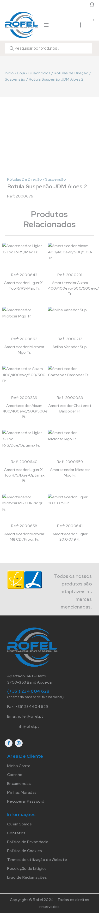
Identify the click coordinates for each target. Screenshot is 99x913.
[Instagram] (19, 743)
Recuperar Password (25, 801)
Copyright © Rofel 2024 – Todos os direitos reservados (49, 903)
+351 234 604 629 (31, 706)
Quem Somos (19, 824)
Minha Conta (18, 765)
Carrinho (14, 774)
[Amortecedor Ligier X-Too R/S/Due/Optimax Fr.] (24, 444)
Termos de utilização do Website (37, 859)
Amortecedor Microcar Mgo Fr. (70, 472)
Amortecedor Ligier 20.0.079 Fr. (70, 536)
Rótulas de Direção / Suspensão (36, 179)
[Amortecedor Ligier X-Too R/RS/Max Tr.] (24, 257)
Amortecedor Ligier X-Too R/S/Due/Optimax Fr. (24, 475)
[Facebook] (8, 743)
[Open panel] (46, 24)
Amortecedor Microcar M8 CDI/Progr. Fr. (24, 536)
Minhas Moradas (22, 792)
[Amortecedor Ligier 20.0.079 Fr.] (70, 508)
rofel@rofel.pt (30, 716)
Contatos (16, 832)
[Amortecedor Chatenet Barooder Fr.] (70, 380)
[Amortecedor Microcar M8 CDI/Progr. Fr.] (24, 508)
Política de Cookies (24, 850)
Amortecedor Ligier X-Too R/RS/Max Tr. (24, 285)
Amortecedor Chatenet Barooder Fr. (70, 408)
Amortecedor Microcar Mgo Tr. (24, 349)
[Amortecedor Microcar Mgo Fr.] (70, 444)
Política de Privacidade (27, 841)
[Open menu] (80, 25)
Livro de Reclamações (27, 877)
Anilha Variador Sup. (70, 346)
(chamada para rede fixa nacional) (35, 697)
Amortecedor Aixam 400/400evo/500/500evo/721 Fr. (30, 411)
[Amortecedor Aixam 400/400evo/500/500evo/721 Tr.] (70, 257)
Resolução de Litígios (27, 868)
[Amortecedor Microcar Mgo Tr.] (24, 321)
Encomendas (19, 783)
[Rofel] (21, 25)
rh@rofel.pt (29, 726)
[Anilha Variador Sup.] (70, 321)
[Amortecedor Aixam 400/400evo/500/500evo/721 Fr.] (24, 380)
